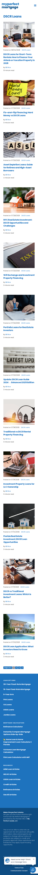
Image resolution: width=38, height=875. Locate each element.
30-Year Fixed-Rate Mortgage (17, 684)
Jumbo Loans (9, 715)
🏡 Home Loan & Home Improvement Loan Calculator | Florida (17, 742)
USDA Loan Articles (11, 779)
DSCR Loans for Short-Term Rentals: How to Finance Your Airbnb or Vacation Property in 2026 (19, 59)
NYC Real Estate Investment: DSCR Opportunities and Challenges (17, 222)
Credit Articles (9, 784)
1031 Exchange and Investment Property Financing (19, 276)
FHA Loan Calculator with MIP (16, 757)
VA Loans (7, 704)
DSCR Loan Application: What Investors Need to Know (18, 648)
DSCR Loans (26, 50)
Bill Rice (8, 67)
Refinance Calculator (13, 726)
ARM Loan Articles (11, 769)
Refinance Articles (11, 789)
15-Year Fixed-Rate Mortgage (16, 689)
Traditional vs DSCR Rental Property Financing (17, 433)
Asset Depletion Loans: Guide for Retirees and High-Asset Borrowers (18, 167)
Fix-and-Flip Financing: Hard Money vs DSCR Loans (18, 114)
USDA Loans (8, 709)
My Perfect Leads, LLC (16, 820)
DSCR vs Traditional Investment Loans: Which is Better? (17, 594)
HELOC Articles (9, 774)
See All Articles (9, 794)
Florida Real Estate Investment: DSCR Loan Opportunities (15, 539)
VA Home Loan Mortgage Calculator (14, 750)
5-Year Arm (8, 694)
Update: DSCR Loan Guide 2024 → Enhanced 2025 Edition (18, 381)
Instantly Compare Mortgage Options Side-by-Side (16, 733)
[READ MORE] (19, 34)
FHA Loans (8, 699)
